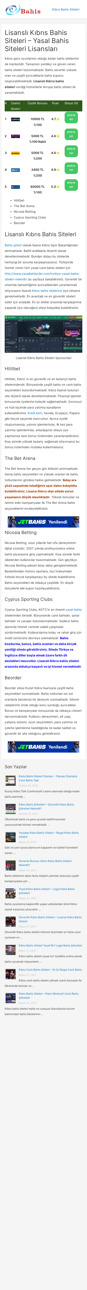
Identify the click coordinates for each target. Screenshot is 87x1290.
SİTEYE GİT (71, 117)
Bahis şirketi (13, 245)
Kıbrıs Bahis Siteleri (65, 9)
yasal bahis (74, 609)
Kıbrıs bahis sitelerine (47, 290)
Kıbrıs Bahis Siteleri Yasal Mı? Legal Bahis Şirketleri (50, 945)
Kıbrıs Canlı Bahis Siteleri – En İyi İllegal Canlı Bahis (50, 969)
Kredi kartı (35, 413)
